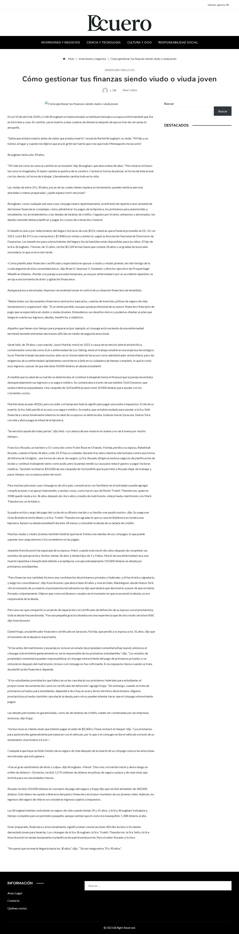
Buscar (169, 103)
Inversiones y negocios (119, 70)
